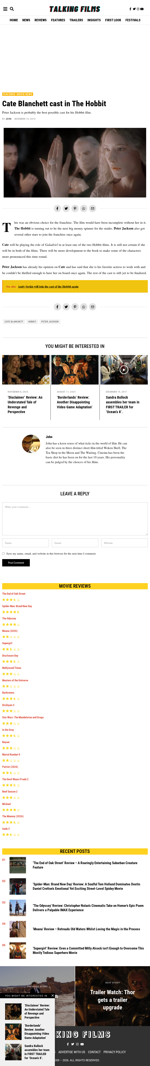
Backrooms (8, 692)
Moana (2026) (10, 631)
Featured (9, 94)
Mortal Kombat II (11, 754)
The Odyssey (9, 618)
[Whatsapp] (83, 208)
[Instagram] (138, 9)
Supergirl (7, 643)
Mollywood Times (11, 668)
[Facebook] (57, 208)
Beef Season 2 (10, 791)
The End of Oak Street (13, 593)
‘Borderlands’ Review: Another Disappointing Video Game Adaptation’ (74, 402)
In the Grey (8, 729)
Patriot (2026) (10, 766)
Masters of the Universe (15, 680)
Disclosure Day (10, 655)
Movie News (24, 94)
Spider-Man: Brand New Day (17, 606)
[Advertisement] (76, 57)
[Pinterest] (75, 208)
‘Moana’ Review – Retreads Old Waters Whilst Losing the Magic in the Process (86, 929)
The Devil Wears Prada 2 (15, 779)
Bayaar (6, 742)
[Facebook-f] (130, 9)
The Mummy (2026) (13, 816)
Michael (6, 804)
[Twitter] (134, 9)
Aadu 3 (6, 828)
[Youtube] (141, 9)
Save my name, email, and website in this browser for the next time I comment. (51, 553)
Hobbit (32, 321)
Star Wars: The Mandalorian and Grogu (23, 717)
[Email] (92, 208)
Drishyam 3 (8, 705)
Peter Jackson (50, 321)
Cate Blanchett (14, 321)
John (9, 118)
